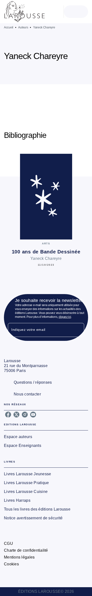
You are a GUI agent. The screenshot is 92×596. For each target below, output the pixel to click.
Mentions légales (19, 557)
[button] (60, 70)
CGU (8, 543)
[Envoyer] (78, 330)
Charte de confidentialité (26, 550)
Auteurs (23, 27)
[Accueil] (24, 11)
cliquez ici (65, 317)
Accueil (8, 27)
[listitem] (8, 414)
